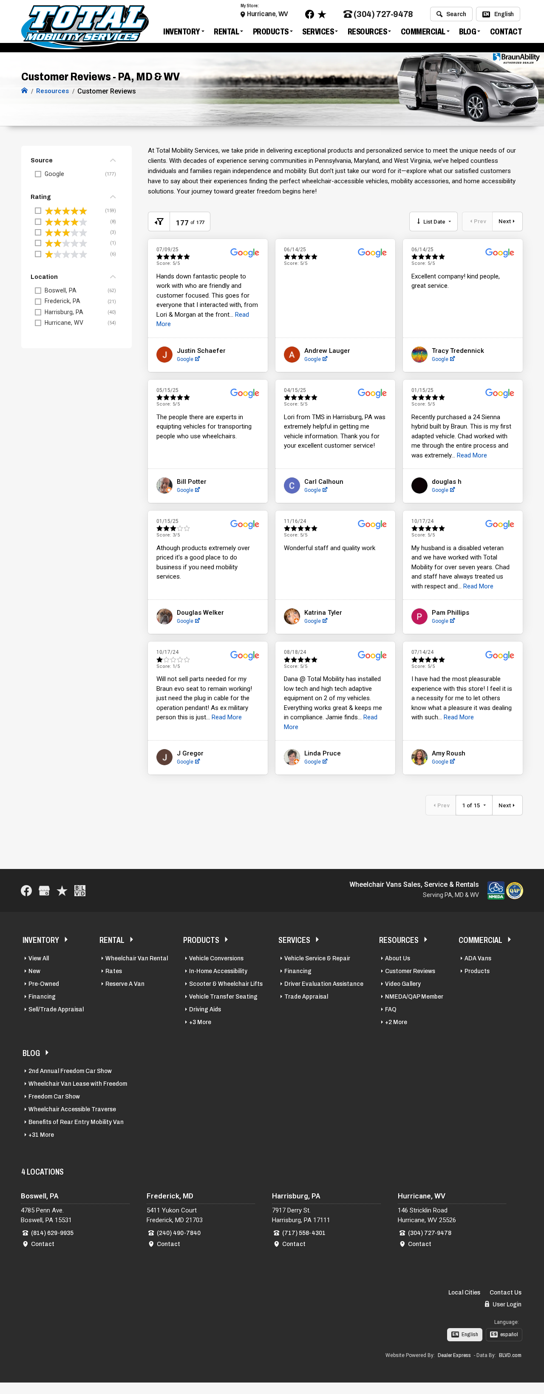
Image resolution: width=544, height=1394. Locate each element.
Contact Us (505, 1292)
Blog (467, 31)
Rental (226, 31)
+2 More (396, 1022)
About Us (397, 958)
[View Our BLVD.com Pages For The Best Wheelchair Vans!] (79, 890)
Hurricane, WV (267, 13)
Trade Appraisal (306, 996)
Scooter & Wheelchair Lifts (226, 983)
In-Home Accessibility (218, 971)
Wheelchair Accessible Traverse (72, 1109)
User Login (506, 1304)
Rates (113, 971)
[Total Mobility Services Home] (24, 91)
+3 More (200, 1022)
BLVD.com (510, 1355)
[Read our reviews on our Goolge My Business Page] (44, 890)
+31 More (41, 1134)
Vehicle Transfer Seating (223, 996)
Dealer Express (454, 1355)
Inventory (181, 31)
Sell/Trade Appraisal (56, 1009)
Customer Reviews (410, 971)
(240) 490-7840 (179, 1232)
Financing (42, 996)
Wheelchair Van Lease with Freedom (77, 1083)
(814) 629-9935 (52, 1232)
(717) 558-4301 (304, 1232)
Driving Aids (205, 1009)
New (34, 971)
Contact (506, 31)
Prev (480, 221)
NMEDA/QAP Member (414, 996)
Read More (472, 455)
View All (38, 958)
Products (271, 31)
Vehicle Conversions (216, 958)
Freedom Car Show (54, 1096)
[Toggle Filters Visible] (159, 221)
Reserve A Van (124, 983)
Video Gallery (403, 983)
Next (505, 221)
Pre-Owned (43, 983)
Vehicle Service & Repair (317, 958)
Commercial (423, 31)
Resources (367, 31)
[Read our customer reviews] (321, 14)
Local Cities (464, 1292)
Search (456, 14)
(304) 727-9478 (383, 14)
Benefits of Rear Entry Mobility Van (76, 1122)
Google (186, 359)
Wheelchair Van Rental (136, 958)
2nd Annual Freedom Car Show (70, 1071)
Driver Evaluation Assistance (323, 983)
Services (318, 31)
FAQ (391, 1009)
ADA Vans (478, 958)
